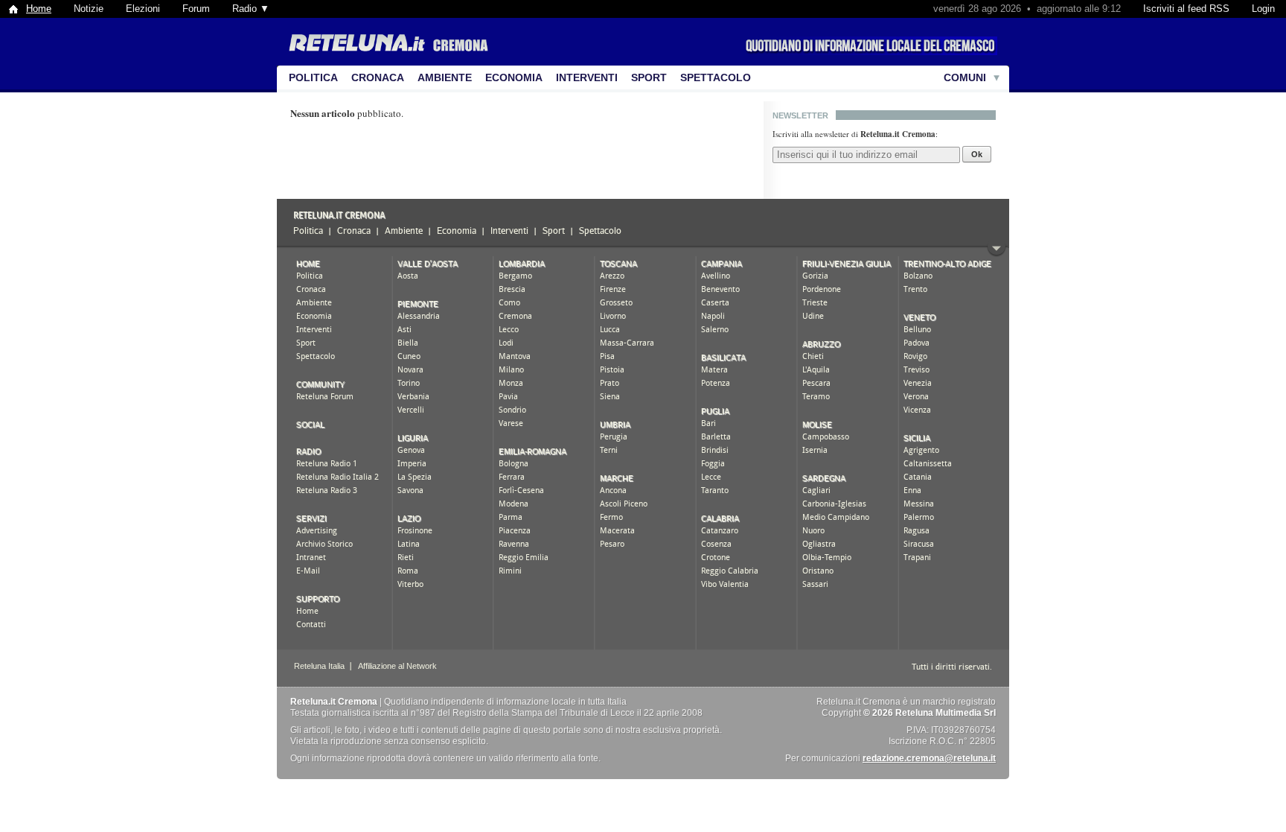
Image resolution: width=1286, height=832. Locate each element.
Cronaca (377, 77)
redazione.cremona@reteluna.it (929, 758)
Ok (976, 154)
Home (38, 8)
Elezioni (143, 8)
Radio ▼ (250, 8)
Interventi (587, 77)
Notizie (88, 8)
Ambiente (445, 77)
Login (1263, 8)
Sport (649, 77)
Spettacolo (715, 77)
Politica (313, 77)
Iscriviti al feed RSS (1186, 8)
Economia (514, 77)
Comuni (965, 77)
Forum (196, 8)
